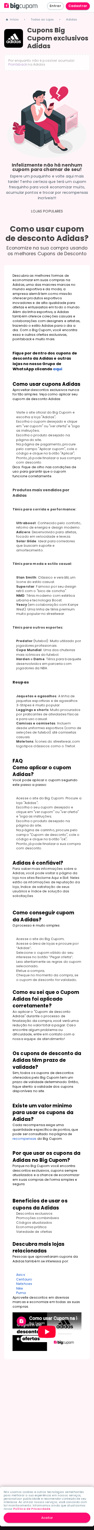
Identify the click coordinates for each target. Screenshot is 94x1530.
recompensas (24, 1138)
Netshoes (24, 1284)
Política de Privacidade (31, 1509)
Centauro (24, 1279)
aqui (57, 369)
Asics (20, 1274)
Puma (21, 1293)
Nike (19, 1288)
